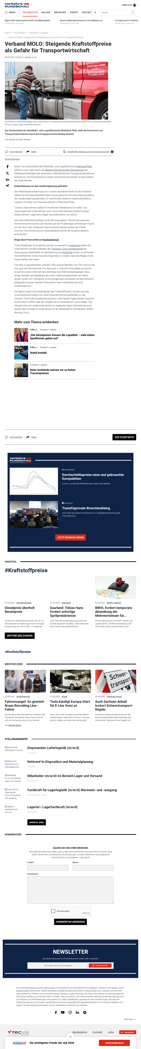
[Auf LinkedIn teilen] (7, 179)
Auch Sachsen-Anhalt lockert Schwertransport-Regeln (114, 706)
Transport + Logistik (38, 32)
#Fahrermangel (23, 696)
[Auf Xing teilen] (7, 185)
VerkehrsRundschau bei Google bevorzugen (88, 151)
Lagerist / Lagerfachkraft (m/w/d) (52, 807)
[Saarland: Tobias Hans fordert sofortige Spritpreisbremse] (70, 587)
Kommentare (16, 151)
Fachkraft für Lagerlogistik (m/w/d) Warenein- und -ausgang (72, 790)
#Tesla (64, 696)
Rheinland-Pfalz (84, 166)
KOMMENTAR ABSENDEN (70, 921)
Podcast (87, 12)
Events (74, 12)
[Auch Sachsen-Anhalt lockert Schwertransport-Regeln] (115, 681)
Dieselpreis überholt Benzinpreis (20, 610)
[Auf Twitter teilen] (7, 173)
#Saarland (66, 603)
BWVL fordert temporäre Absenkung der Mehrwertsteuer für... (113, 612)
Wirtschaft (67, 252)
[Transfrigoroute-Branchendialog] (34, 514)
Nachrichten (30, 12)
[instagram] (70, 1012)
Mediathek (60, 12)
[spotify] (84, 1012)
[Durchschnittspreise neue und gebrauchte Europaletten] (34, 481)
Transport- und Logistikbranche (67, 248)
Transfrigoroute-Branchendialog (86, 508)
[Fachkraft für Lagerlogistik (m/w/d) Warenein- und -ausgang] (14, 794)
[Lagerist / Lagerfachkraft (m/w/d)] (14, 809)
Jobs (111, 1032)
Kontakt (97, 1032)
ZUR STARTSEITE (124, 437)
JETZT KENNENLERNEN (70, 537)
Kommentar (32, 874)
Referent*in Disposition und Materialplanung (60, 762)
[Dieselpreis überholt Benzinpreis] (25, 587)
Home (8, 32)
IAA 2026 (45, 12)
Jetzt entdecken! (114, 1042)
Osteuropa (74, 245)
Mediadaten (80, 1032)
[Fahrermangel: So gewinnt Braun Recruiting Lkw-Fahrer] (25, 681)
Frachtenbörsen (50, 239)
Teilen (33, 151)
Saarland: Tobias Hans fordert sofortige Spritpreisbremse (66, 612)
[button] (70, 1035)
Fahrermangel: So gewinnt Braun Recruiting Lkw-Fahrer (24, 706)
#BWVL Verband (114, 603)
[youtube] (62, 1012)
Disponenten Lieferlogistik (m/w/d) (53, 748)
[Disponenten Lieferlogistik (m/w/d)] (14, 749)
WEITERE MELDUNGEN (19, 635)
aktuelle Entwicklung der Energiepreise (64, 170)
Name (75, 862)
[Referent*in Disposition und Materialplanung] (14, 764)
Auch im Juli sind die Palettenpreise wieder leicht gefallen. (86, 483)
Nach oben (128, 1019)
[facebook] (56, 1012)
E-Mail (30, 862)
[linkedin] (77, 1012)
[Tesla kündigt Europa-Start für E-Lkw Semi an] (70, 681)
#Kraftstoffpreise (26, 570)
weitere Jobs (36, 822)
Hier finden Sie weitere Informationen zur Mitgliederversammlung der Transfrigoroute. (91, 514)
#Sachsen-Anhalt (114, 696)
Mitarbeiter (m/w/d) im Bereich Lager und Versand (64, 776)
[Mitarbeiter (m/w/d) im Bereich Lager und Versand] (14, 778)
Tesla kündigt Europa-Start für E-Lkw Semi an (70, 704)
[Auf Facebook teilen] (7, 166)
